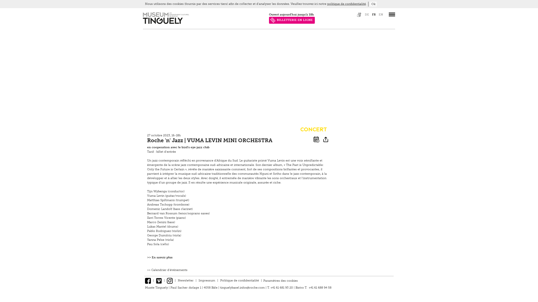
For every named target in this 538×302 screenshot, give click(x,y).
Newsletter (186, 280)
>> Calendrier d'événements (167, 270)
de (367, 14)
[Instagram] (170, 280)
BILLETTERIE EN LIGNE (295, 20)
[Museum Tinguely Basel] (166, 23)
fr (374, 14)
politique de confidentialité (346, 4)
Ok (373, 4)
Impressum (207, 280)
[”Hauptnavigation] (392, 14)
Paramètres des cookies (280, 280)
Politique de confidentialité (239, 280)
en (381, 14)
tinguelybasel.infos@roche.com (243, 287)
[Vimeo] (159, 280)
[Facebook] (148, 280)
